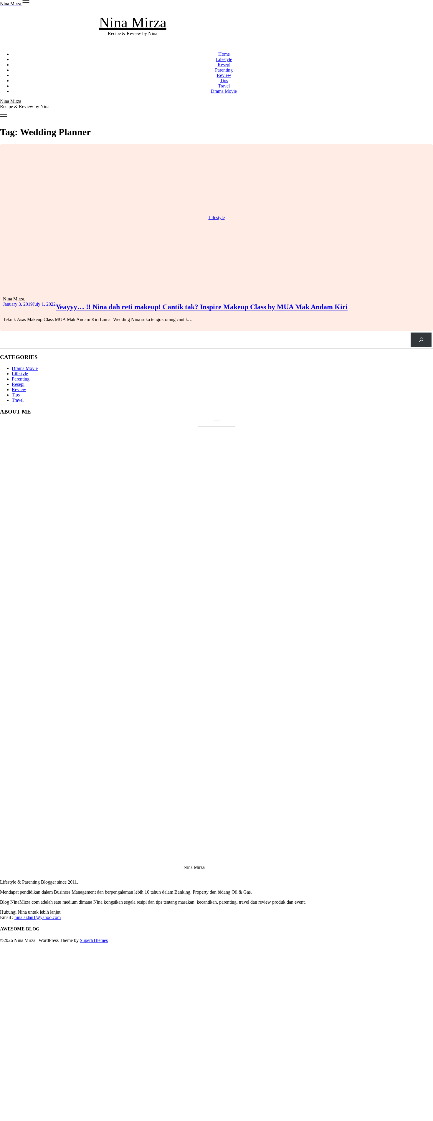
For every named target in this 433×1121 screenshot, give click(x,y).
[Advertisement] (176, 1031)
